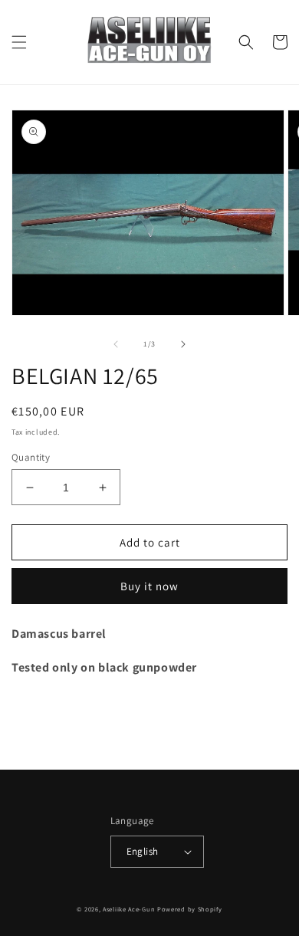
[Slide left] (116, 344)
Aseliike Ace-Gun (129, 909)
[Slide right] (183, 344)
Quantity (31, 457)
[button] (19, 42)
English (143, 851)
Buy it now (149, 586)
